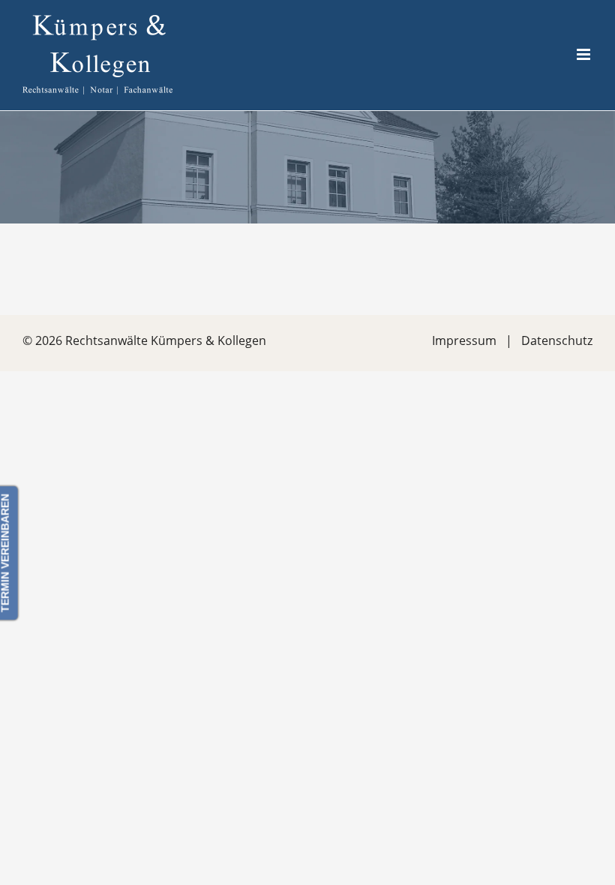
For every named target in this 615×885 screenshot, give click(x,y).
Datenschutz (556, 340)
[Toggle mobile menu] (584, 54)
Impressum (464, 340)
